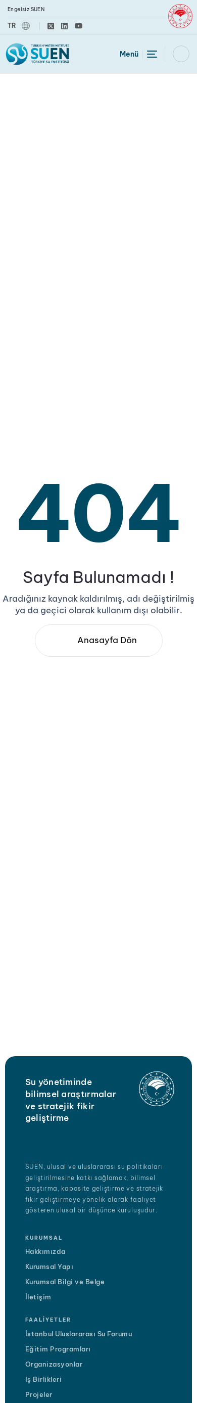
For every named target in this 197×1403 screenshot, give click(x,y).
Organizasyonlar (54, 1364)
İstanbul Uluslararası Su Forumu (78, 1334)
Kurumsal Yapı (49, 1266)
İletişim (38, 1297)
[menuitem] (20, 26)
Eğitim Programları (58, 1349)
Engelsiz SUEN (26, 9)
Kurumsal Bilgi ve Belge (65, 1282)
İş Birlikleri (43, 1379)
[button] (181, 54)
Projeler (39, 1394)
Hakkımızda (45, 1251)
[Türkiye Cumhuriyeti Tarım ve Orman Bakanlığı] (180, 16)
